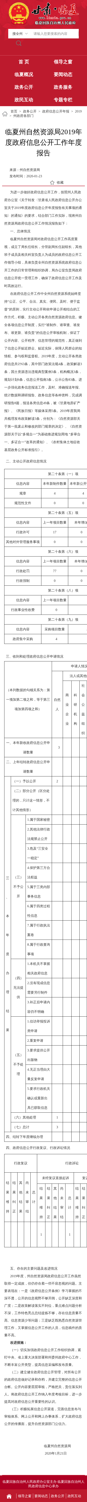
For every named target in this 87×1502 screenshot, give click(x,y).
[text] (54, 33)
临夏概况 (24, 74)
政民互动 (24, 99)
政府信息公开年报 (55, 111)
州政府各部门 (23, 116)
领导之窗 (63, 61)
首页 (14, 111)
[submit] (18, 43)
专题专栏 (63, 99)
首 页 (24, 61)
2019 (78, 111)
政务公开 (24, 87)
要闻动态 (63, 74)
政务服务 (63, 87)
